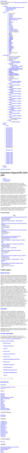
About (4, 178)
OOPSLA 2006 (9, 156)
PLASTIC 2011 (4, 431)
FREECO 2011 (4, 427)
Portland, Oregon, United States (20, 2)
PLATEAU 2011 (4, 432)
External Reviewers (15, 61)
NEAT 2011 (3, 430)
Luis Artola (5, 252)
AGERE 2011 (4, 421)
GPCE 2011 (3, 415)
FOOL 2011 (3, 426)
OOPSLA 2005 (9, 157)
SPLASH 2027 (9, 127)
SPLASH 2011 (4, 169)
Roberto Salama (6, 227)
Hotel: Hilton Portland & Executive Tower (15, 7)
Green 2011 (3, 428)
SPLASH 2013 (9, 145)
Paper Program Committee (17, 66)
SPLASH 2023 (9, 132)
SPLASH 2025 (9, 130)
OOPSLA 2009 (9, 152)
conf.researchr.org (7, 387)
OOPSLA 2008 (9, 153)
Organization (6, 55)
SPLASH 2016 (9, 141)
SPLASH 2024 (9, 131)
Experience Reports (13, 29)
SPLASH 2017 (9, 140)
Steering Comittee (15, 67)
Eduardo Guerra (19, 220)
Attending (5, 6)
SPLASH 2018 (9, 138)
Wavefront (11, 28)
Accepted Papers (6, 179)
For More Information (7, 333)
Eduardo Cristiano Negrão (8, 220)
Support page (3, 388)
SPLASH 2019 (9, 137)
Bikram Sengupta (16, 239)
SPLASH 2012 (9, 146)
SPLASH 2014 (9, 143)
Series (7, 125)
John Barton (13, 247)
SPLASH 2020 (9, 136)
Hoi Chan (12, 265)
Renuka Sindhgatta (6, 239)
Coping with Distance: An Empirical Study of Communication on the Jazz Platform (11, 237)
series (9, 169)
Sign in (4, 165)
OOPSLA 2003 (9, 159)
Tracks (4, 12)
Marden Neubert (15, 259)
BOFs (10, 20)
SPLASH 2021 (9, 135)
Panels (10, 23)
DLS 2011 (3, 441)
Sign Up (2, 451)
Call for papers (6, 181)
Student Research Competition (15, 18)
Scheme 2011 (3, 433)
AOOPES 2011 (4, 422)
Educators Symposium (13, 30)
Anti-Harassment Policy (11, 8)
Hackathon (11, 22)
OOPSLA (11, 14)
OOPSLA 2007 (9, 154)
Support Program (9, 9)
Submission (4, 308)
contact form (3, 384)
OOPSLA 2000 (9, 163)
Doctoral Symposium (13, 19)
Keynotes (11, 15)
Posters (10, 24)
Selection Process (5, 273)
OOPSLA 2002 (9, 161)
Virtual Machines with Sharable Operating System (12, 263)
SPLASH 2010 (9, 150)
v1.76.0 (13, 387)
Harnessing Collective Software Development (11, 250)
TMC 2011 (3, 435)
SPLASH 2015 (9, 142)
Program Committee (15, 62)
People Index (11, 77)
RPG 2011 (11, 25)
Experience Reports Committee (7, 340)
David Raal (5, 233)
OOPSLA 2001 (9, 162)
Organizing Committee (13, 57)
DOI (2, 221)
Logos (7, 11)
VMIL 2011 (3, 436)
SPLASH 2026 (9, 129)
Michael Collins (6, 247)
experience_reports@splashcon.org (13, 338)
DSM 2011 (3, 425)
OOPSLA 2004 (9, 158)
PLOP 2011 (3, 416)
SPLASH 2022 (9, 134)
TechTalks (11, 27)
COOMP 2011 (4, 424)
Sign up (5, 167)
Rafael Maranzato (6, 259)
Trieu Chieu (5, 265)
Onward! (11, 17)
